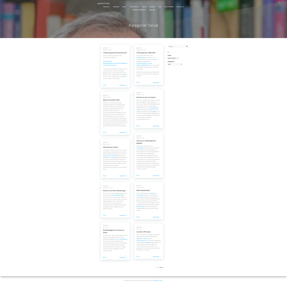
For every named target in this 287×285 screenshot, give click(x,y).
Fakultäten (148, 242)
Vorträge (152, 6)
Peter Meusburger (118, 195)
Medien (144, 6)
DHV (111, 110)
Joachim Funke (103, 3)
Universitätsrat (140, 195)
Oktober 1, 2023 (140, 94)
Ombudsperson (140, 57)
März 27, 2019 (106, 144)
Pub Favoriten (134, 6)
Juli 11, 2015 (139, 229)
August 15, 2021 (140, 138)
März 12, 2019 (139, 187)
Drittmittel (180, 6)
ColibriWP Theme (157, 280)
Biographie (116, 6)
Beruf (124, 6)
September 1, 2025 (141, 50)
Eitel (143, 102)
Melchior (155, 112)
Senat (155, 59)
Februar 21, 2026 (107, 50)
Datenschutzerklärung (139, 10)
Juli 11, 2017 (106, 227)
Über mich (106, 6)
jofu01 (106, 48)
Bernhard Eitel (140, 206)
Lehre (159, 6)
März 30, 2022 (106, 97)
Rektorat (138, 238)
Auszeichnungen (169, 6)
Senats (113, 157)
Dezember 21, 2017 (108, 187)
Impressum (152, 10)
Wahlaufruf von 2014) (109, 156)
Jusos (125, 75)
